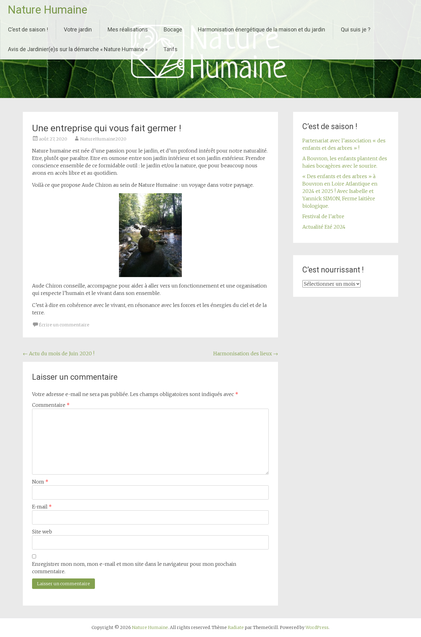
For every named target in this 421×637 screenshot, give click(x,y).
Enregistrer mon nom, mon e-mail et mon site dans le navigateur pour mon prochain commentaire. (134, 567)
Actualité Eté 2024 (323, 227)
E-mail (42, 507)
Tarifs (170, 49)
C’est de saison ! (28, 29)
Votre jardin (78, 29)
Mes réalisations (128, 29)
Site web (42, 532)
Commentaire (51, 405)
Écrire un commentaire (64, 325)
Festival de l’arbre (323, 216)
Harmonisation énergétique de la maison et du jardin (261, 29)
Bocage (173, 29)
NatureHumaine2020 (103, 139)
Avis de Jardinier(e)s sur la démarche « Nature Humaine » (78, 49)
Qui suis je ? (355, 29)
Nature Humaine (47, 9)
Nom (40, 482)
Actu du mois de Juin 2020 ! (58, 353)
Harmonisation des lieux (245, 353)
